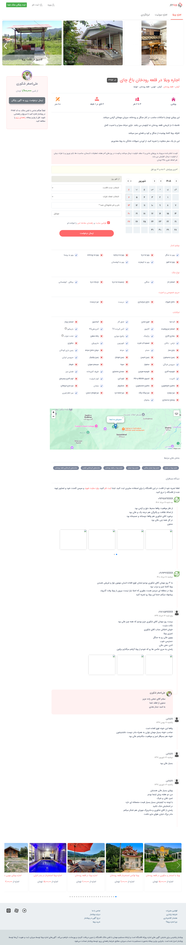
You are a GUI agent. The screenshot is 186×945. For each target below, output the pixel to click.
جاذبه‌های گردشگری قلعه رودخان (66, 468)
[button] (5, 46)
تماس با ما (96, 910)
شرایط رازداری (171, 914)
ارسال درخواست (86, 233)
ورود (49, 5)
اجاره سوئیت (161, 15)
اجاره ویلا (176, 15)
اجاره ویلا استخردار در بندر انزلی (48, 875)
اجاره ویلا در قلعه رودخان (113, 468)
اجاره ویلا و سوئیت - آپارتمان (174, 5)
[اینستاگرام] (9, 911)
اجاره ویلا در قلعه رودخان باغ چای (149, 80)
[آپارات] (16, 911)
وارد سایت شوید (91, 488)
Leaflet (170, 448)
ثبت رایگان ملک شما (16, 5)
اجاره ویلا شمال (133, 468)
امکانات (176, 312)
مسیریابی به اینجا (115, 419)
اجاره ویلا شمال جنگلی (151, 468)
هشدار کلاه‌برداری (170, 918)
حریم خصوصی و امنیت (168, 292)
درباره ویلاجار (95, 914)
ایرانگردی (145, 15)
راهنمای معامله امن (85, 223)
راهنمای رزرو (20, 117)
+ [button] (53, 412)
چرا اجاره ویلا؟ (171, 922)
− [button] (53, 416)
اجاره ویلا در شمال (171, 468)
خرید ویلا (96, 922)
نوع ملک (175, 272)
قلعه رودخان (168, 86)
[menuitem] (51, 5)
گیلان (177, 86)
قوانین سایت (100, 223)
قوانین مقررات (171, 910)
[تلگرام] (24, 911)
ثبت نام (35, 5)
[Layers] (176, 413)
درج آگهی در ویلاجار (92, 918)
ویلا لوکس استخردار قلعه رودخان (124, 875)
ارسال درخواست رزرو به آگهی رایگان (27, 100)
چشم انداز (175, 245)
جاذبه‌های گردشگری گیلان (91, 468)
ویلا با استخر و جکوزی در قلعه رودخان (163, 875)
